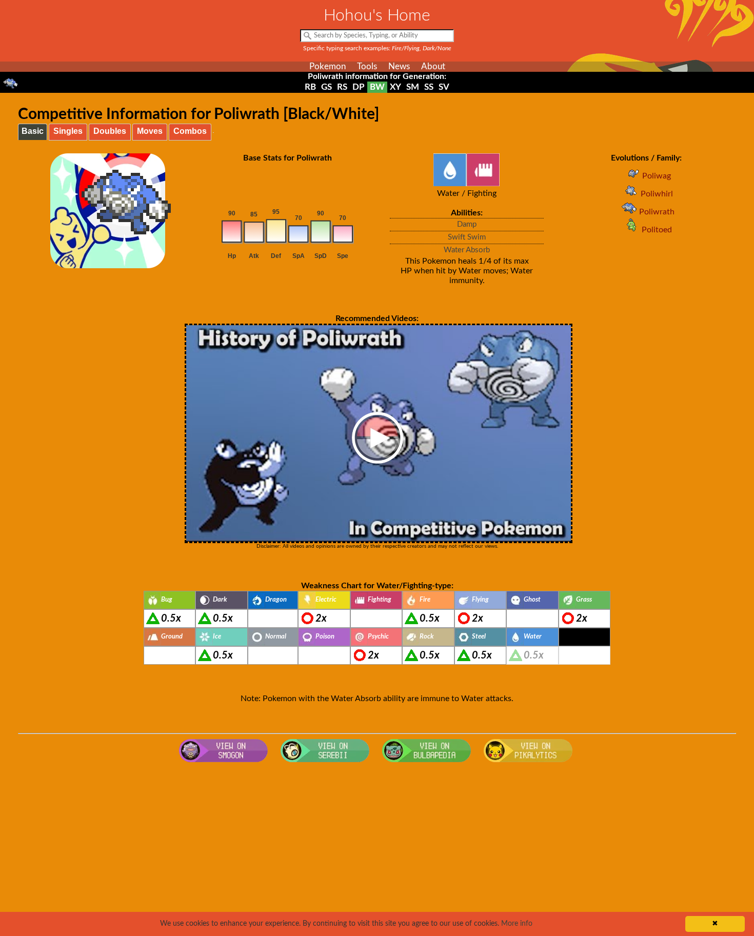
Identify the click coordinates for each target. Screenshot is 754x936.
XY (395, 87)
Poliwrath (656, 212)
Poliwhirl (657, 194)
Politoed (657, 230)
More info (516, 923)
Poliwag (656, 176)
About (433, 66)
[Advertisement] (377, 849)
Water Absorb (467, 250)
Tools (367, 66)
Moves (150, 131)
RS (342, 87)
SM (412, 87)
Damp (467, 224)
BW (377, 87)
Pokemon (327, 66)
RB (310, 87)
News (399, 66)
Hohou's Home (377, 15)
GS (326, 87)
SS (428, 87)
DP (358, 87)
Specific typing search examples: (377, 48)
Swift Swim (467, 237)
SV (444, 87)
